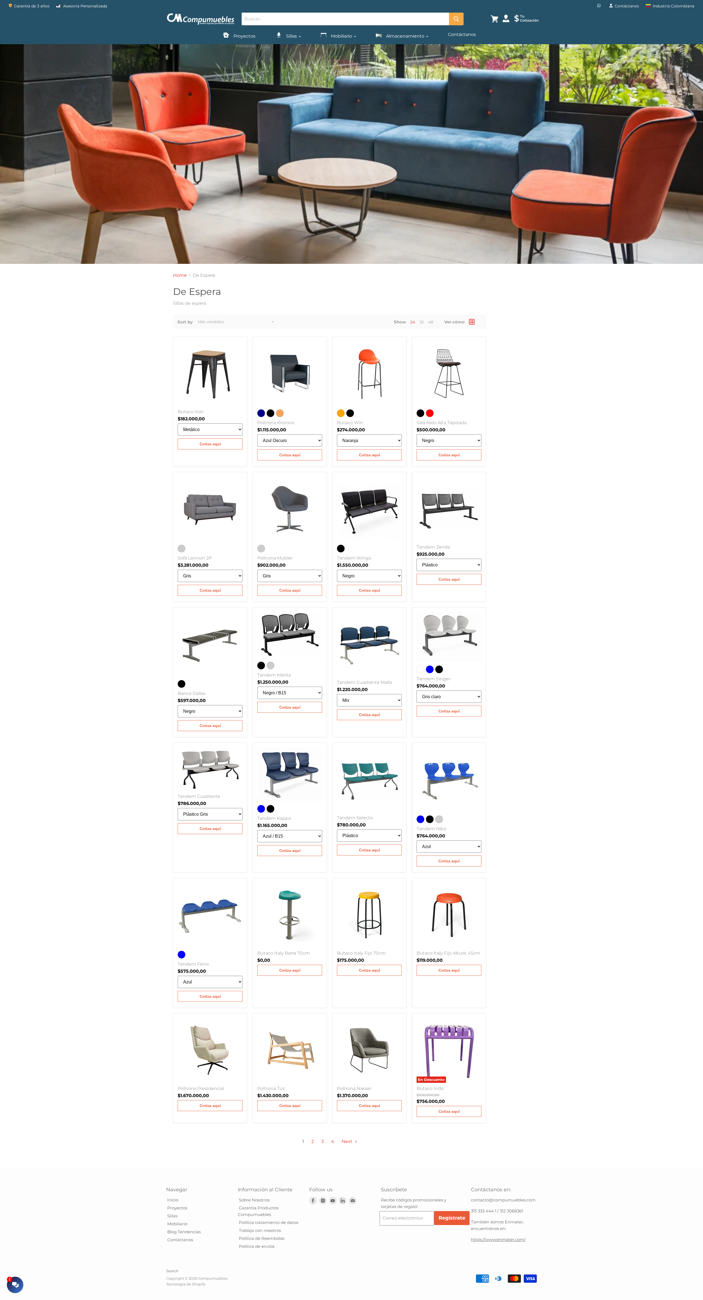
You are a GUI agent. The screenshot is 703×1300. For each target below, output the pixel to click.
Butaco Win (350, 422)
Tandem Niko (431, 828)
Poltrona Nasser (354, 1088)
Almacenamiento (405, 36)
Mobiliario (341, 36)
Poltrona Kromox (275, 422)
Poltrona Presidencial (201, 1088)
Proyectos (243, 36)
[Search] (456, 19)
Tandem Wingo (354, 558)
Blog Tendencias (183, 1231)
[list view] (479, 322)
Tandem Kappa (274, 818)
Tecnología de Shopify (185, 1284)
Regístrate (452, 1218)
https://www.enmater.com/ (498, 1239)
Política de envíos (256, 1246)
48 (430, 322)
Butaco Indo (430, 1088)
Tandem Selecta (355, 817)
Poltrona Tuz (271, 1088)
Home (180, 275)
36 (421, 322)
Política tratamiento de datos (268, 1222)
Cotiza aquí (210, 444)
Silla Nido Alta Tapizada (442, 422)
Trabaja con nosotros (259, 1230)
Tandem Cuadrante (199, 796)
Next (347, 1141)
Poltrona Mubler (275, 558)
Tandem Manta (274, 675)
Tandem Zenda (433, 547)
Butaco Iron (190, 411)
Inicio (172, 1200)
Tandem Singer (433, 678)
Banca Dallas (191, 693)
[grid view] (472, 322)
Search (172, 1271)
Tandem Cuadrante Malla (364, 682)
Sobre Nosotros (254, 1200)
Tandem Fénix (193, 964)
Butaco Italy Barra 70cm (283, 953)
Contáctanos (462, 34)
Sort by (185, 322)
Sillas (291, 36)
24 (412, 322)
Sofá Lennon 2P (195, 558)
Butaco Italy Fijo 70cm (361, 953)
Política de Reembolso (261, 1238)
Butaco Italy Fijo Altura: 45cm (448, 953)
